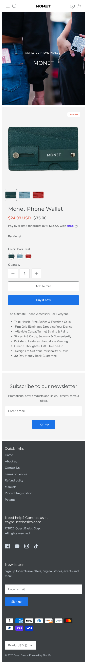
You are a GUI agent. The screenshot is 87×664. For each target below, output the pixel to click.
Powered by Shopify (40, 655)
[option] (43, 58)
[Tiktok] (36, 546)
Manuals (10, 487)
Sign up (43, 424)
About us (11, 461)
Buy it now (43, 300)
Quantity (14, 265)
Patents (10, 500)
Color (19, 249)
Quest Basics (21, 655)
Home (9, 455)
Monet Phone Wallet (35, 209)
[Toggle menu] (7, 6)
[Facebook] (7, 546)
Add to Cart (43, 286)
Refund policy (14, 480)
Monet (17, 236)
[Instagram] (26, 546)
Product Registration (18, 493)
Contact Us (12, 468)
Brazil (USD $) (17, 645)
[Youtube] (17, 546)
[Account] (70, 6)
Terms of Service (16, 474)
